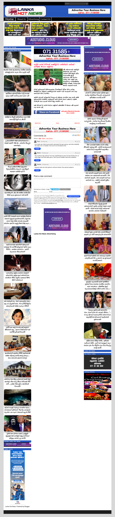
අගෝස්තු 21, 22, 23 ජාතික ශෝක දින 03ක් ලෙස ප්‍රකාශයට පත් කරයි (17, 193)
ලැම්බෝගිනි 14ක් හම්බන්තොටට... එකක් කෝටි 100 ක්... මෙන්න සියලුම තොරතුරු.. (17, 143)
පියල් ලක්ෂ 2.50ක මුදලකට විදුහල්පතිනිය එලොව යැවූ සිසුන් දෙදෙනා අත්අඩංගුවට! (17, 168)
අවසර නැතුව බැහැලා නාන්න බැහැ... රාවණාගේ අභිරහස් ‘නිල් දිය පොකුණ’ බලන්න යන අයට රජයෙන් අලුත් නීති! (17, 409)
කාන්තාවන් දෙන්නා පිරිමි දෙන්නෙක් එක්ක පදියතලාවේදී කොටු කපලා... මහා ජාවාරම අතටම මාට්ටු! (17, 355)
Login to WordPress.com (65, 189)
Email (50, 191)
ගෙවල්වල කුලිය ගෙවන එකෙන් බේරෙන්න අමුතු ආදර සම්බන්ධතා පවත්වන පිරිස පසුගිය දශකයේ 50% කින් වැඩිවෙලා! (17, 276)
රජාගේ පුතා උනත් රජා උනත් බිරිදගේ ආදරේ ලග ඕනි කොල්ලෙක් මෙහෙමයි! (97, 233)
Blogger (27, 506)
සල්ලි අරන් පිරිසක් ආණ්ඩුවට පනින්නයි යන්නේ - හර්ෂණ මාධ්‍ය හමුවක (55, 66)
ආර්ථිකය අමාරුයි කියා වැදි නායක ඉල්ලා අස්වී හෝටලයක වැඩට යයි (17, 94)
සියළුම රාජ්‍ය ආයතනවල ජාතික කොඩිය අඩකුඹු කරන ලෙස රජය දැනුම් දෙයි (17, 71)
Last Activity (49, 138)
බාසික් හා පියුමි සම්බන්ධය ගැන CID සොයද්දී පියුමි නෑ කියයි (17, 118)
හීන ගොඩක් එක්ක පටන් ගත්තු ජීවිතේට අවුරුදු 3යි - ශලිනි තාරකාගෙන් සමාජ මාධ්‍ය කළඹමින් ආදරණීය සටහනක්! (97, 148)
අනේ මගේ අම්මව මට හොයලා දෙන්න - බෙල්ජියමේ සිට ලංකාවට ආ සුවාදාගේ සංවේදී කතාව (97, 258)
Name (35, 191)
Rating (43, 138)
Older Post (77, 123)
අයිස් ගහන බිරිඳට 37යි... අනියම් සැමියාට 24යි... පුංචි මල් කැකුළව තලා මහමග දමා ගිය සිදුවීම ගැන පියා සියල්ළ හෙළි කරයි (97, 344)
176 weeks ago (44, 141)
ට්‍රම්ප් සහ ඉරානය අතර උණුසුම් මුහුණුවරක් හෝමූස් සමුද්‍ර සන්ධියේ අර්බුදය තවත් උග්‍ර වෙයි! (17, 435)
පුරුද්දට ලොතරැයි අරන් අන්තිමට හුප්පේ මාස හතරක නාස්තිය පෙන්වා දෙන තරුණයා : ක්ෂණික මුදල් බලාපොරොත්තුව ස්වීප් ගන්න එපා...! (97, 285)
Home (57, 123)
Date (40, 138)
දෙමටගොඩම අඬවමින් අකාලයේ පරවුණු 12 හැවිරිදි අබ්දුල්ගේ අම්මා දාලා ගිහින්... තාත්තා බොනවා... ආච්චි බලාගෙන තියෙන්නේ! (17, 248)
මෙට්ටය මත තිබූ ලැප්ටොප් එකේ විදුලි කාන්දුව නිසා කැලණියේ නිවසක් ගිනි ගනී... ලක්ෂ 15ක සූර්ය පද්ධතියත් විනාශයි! (17, 382)
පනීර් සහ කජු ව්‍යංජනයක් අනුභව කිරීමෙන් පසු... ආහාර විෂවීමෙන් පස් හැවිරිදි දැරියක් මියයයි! (17, 329)
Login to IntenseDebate (54, 189)
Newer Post (38, 123)
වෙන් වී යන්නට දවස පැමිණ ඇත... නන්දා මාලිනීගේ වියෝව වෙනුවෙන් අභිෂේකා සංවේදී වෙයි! (97, 95)
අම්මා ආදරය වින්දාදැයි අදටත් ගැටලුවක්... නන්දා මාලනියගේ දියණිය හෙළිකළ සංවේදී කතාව (97, 121)
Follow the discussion (79, 135)
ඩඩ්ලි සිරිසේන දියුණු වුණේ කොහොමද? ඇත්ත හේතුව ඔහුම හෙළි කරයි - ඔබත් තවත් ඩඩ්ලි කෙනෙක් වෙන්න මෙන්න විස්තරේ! (97, 207)
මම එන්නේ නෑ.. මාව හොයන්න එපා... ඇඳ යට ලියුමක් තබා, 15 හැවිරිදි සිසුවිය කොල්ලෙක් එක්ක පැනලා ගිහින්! (17, 303)
